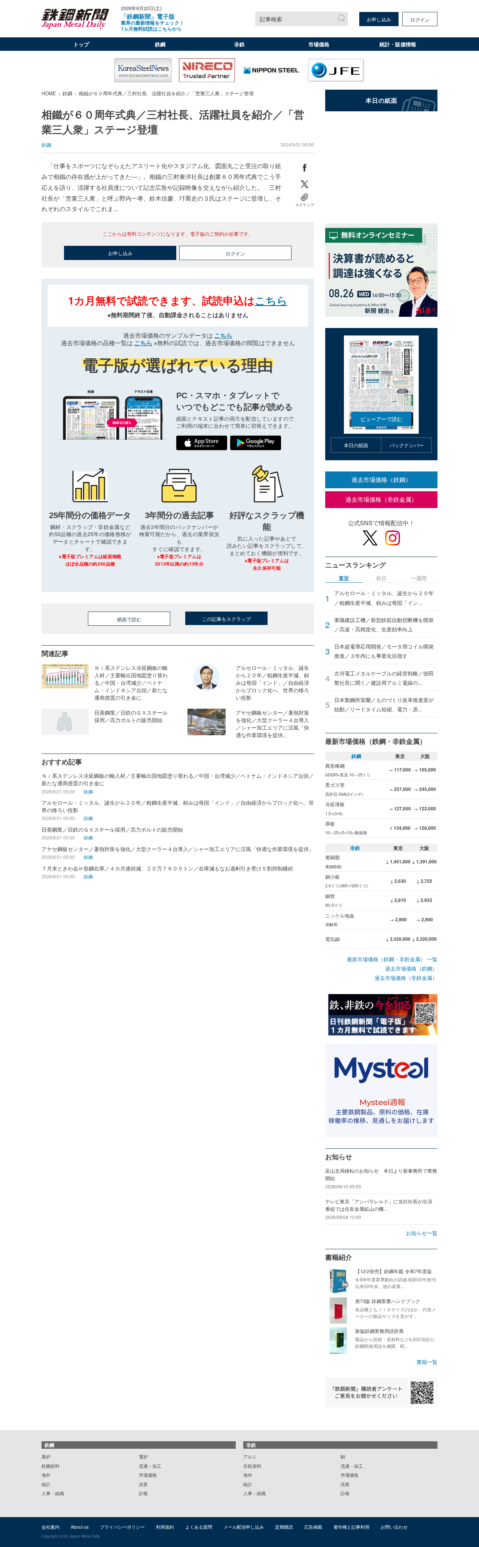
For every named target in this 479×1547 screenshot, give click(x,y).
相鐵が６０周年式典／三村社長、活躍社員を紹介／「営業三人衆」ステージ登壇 (166, 93)
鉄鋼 (160, 44)
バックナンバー (407, 445)
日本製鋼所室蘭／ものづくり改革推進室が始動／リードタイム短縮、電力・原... (384, 704)
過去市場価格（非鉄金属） (381, 499)
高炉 (46, 1456)
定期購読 (284, 1527)
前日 (381, 578)
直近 (344, 578)
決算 (143, 1484)
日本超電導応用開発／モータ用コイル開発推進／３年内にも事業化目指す (384, 651)
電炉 (143, 1456)
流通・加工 (150, 1466)
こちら (271, 300)
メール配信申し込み (243, 1527)
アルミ (250, 1456)
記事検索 (271, 19)
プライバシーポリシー (122, 1527)
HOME (49, 93)
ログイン (420, 19)
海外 (46, 1475)
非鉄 (239, 44)
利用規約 (165, 1527)
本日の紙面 (356, 445)
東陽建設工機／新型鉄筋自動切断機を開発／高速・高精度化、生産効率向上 (384, 624)
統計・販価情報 (397, 44)
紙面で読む (129, 619)
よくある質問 (198, 1527)
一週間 (419, 578)
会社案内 (51, 1527)
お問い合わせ (394, 1527)
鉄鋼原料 (51, 1466)
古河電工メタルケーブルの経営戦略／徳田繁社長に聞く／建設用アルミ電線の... (384, 677)
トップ (81, 44)
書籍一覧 (427, 1361)
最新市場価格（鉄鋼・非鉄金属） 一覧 (392, 959)
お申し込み (379, 19)
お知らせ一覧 (421, 1233)
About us (80, 1527)
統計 (46, 1484)
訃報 (143, 1493)
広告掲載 (313, 1527)
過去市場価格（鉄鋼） (381, 479)
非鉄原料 (252, 1466)
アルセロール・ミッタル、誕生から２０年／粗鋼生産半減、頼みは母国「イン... (384, 597)
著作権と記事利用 (351, 1527)
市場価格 (318, 44)
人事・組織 (53, 1493)
